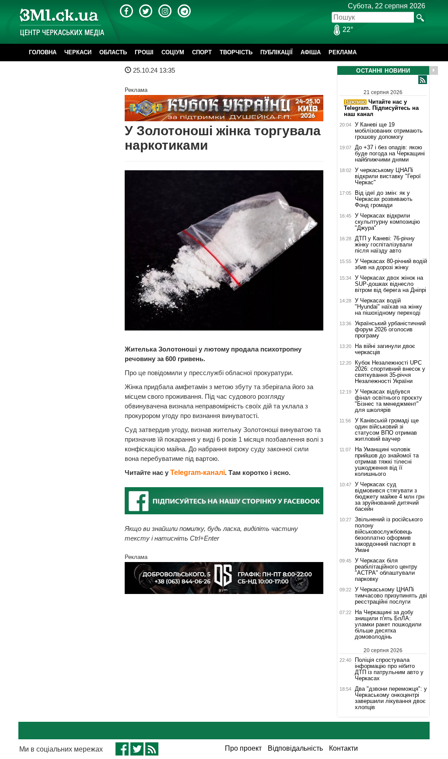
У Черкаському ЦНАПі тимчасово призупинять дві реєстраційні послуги (391, 596)
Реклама (343, 52)
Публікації (276, 52)
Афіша (311, 52)
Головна (42, 52)
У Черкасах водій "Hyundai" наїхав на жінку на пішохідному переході (388, 307)
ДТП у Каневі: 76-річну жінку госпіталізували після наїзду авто (385, 244)
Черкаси (77, 52)
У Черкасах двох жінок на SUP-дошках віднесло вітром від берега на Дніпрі (390, 284)
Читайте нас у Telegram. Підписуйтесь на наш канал (381, 107)
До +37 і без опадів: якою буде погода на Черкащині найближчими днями (390, 153)
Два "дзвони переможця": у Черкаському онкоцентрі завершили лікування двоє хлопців (391, 698)
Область (113, 52)
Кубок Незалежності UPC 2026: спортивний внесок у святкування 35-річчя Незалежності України (390, 372)
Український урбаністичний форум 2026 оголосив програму (390, 329)
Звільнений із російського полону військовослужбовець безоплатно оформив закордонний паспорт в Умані (389, 535)
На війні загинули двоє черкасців (385, 349)
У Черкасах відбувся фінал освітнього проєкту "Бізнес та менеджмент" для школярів (388, 401)
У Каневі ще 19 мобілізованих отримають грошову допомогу (389, 131)
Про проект (243, 748)
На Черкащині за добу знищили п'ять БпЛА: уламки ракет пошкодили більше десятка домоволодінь (388, 624)
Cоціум (172, 52)
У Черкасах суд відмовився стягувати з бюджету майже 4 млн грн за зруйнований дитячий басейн (389, 496)
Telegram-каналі (197, 472)
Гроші (144, 52)
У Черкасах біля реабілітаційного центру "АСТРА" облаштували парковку (386, 570)
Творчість (236, 52)
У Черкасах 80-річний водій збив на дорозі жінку (391, 264)
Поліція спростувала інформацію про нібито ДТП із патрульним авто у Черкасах (389, 669)
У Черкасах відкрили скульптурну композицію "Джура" (387, 222)
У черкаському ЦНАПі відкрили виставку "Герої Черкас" (388, 176)
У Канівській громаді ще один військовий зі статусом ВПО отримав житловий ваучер (387, 430)
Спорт (202, 52)
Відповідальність (295, 748)
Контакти (343, 748)
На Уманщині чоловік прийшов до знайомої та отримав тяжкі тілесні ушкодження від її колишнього (387, 461)
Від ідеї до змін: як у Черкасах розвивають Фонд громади (384, 199)
